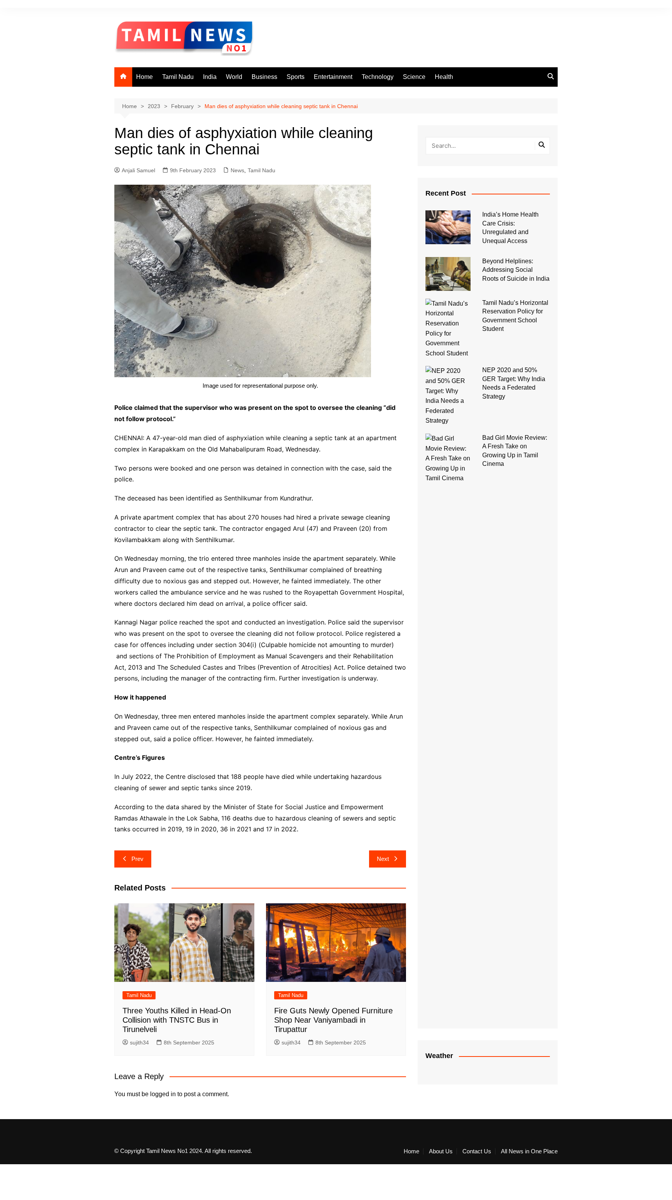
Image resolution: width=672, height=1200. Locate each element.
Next (383, 858)
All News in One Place (529, 1151)
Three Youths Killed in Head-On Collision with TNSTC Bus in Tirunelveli (176, 1020)
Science (414, 76)
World (234, 76)
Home (144, 76)
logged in (163, 1094)
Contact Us (476, 1151)
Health (444, 76)
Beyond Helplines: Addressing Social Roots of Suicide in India (516, 270)
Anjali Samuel (138, 170)
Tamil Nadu (178, 76)
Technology (378, 76)
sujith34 (139, 1042)
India (210, 76)
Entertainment (333, 76)
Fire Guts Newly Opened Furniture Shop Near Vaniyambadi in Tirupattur (333, 1020)
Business (264, 76)
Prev (137, 858)
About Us (441, 1151)
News (237, 170)
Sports (295, 76)
